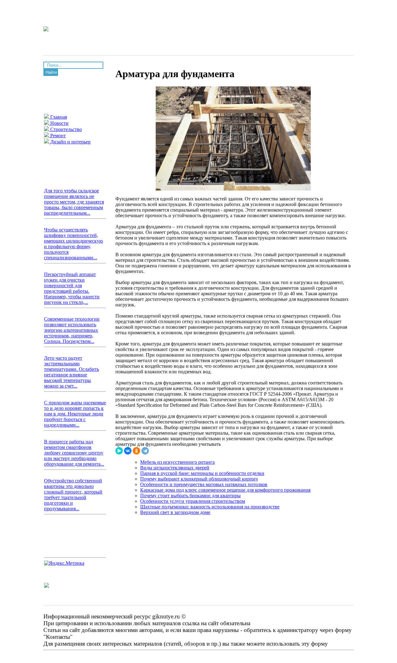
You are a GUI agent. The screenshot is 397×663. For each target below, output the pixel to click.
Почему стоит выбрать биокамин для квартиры (190, 495)
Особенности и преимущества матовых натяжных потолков (203, 484)
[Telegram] (145, 450)
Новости (59, 123)
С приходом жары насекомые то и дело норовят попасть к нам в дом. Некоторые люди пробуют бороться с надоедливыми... (75, 414)
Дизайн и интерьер (70, 141)
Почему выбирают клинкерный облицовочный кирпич (199, 478)
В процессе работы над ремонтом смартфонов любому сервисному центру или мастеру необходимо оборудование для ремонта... (74, 453)
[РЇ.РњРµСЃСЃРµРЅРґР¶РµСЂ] (119, 450)
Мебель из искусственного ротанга (177, 462)
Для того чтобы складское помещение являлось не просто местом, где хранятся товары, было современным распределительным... (74, 202)
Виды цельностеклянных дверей (174, 467)
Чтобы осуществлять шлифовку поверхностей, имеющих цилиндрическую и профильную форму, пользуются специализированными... (73, 243)
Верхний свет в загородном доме (175, 512)
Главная (58, 117)
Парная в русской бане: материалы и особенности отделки (202, 473)
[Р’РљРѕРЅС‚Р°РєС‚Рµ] (128, 450)
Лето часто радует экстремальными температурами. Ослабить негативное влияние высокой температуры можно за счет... (71, 372)
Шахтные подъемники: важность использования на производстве (209, 506)
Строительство (65, 129)
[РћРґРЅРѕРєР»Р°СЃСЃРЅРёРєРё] (136, 450)
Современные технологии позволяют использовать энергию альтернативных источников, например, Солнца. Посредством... (72, 330)
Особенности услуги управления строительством (192, 501)
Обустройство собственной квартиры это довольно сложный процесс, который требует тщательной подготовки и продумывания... (73, 494)
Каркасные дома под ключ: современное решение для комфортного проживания (225, 490)
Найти (51, 72)
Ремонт (57, 135)
